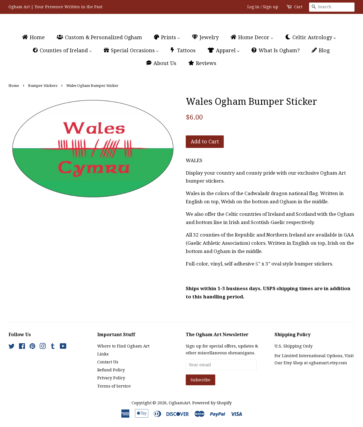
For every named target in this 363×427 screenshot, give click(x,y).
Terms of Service (114, 386)
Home (14, 85)
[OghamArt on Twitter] (12, 347)
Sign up (270, 7)
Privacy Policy (111, 378)
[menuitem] (36, 37)
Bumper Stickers (42, 85)
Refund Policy (111, 370)
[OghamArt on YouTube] (63, 347)
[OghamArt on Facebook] (22, 347)
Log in (253, 7)
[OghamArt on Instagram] (42, 347)
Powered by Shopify (212, 403)
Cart (298, 7)
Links (103, 354)
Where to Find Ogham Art (123, 346)
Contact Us (107, 362)
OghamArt (179, 403)
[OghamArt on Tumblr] (53, 347)
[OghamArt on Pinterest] (32, 347)
